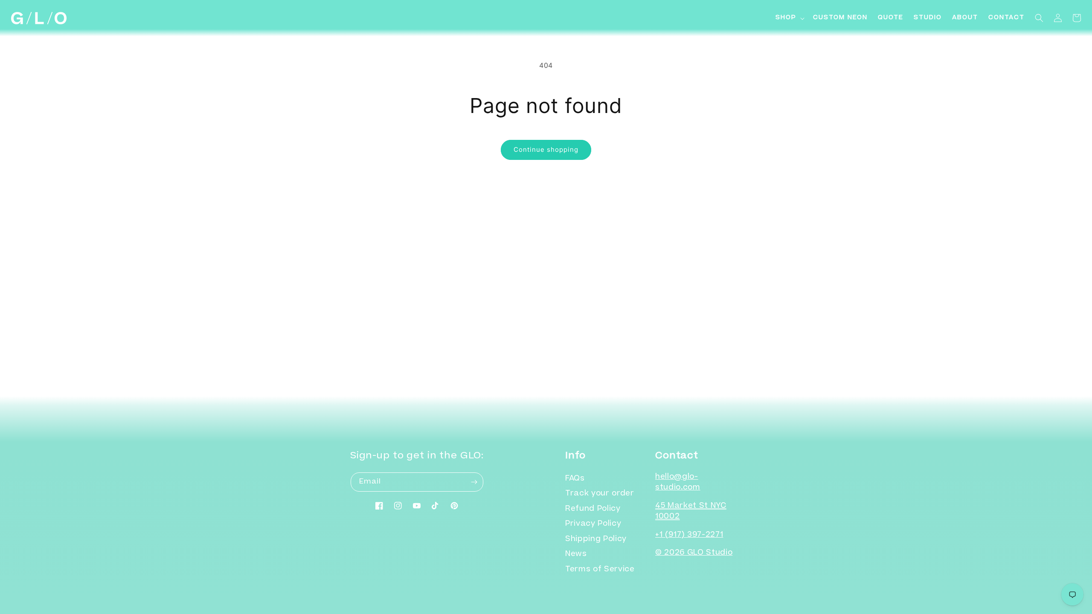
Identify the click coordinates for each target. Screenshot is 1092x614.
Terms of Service (600, 569)
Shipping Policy (596, 539)
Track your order (599, 494)
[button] (789, 18)
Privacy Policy (593, 524)
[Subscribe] (474, 482)
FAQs (575, 479)
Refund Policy (593, 509)
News (576, 554)
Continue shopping (546, 149)
